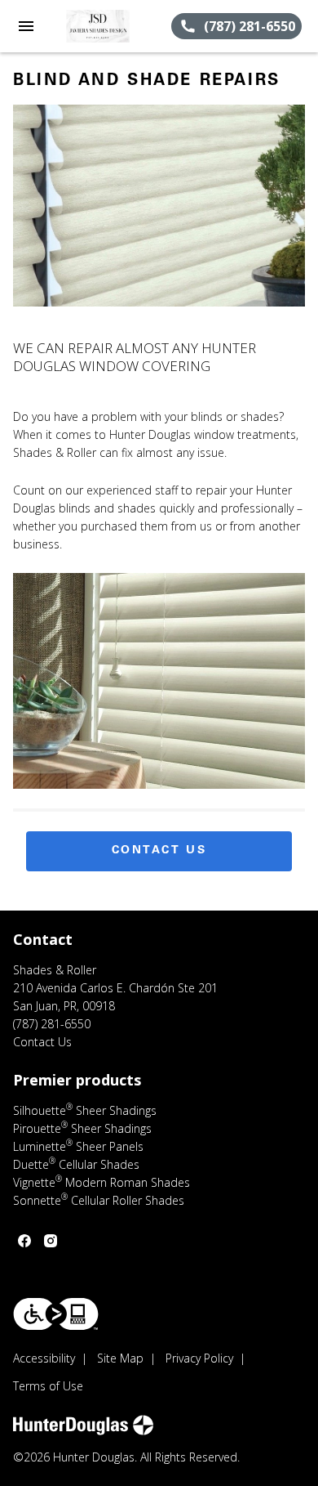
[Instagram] (50, 1240)
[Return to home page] (101, 26)
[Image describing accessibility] (56, 1314)
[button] (26, 26)
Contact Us (159, 851)
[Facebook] (24, 1240)
